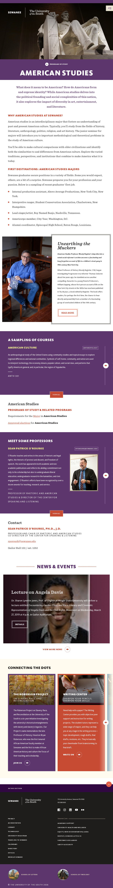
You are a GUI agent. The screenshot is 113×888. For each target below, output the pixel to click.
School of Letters (29, 874)
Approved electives (19, 423)
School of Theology (80, 874)
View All (56, 395)
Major (36, 416)
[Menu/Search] (109, 8)
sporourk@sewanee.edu (22, 541)
